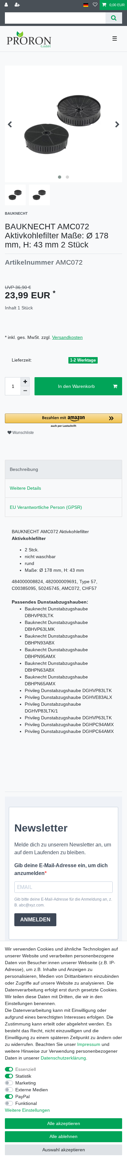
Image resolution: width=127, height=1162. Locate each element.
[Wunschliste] (95, 5)
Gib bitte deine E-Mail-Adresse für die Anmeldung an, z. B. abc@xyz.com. (63, 902)
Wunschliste (22, 432)
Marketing (25, 1082)
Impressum (88, 1044)
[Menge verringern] (25, 390)
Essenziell (25, 1069)
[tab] (63, 469)
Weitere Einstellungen (27, 1110)
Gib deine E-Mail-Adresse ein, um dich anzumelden (61, 869)
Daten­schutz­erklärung (63, 1057)
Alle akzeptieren (63, 1123)
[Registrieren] (17, 5)
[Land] (86, 5)
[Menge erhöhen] (25, 381)
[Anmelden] (6, 5)
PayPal (22, 1096)
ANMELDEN (35, 919)
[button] (63, 420)
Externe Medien (31, 1089)
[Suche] (114, 18)
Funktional (26, 1103)
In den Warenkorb (76, 386)
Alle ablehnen (63, 1136)
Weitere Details (25, 488)
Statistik (23, 1076)
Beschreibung (24, 469)
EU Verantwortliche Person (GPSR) (46, 507)
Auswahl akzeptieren (63, 1149)
